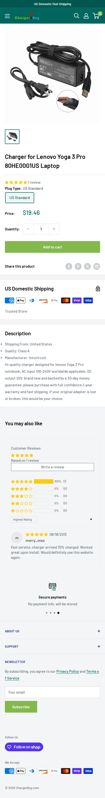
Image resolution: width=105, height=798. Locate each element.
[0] (96, 16)
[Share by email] (96, 266)
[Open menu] (7, 16)
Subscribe (21, 706)
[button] (16, 182)
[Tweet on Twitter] (87, 266)
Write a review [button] (52, 467)
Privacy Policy (67, 671)
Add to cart (52, 247)
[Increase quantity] (54, 229)
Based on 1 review (25, 460)
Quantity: (12, 229)
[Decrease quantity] (28, 229)
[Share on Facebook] (68, 266)
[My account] (86, 15)
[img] (37, 534)
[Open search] (76, 15)
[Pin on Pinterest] (78, 266)
